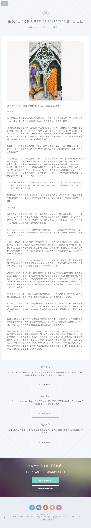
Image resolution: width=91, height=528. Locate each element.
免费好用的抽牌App (45, 488)
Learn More (45, 385)
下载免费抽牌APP (45, 480)
